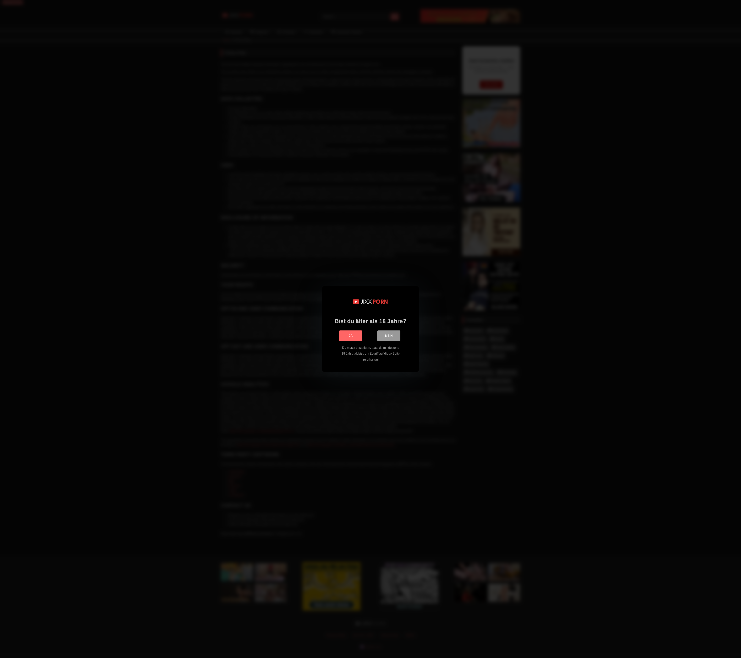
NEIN (389, 335)
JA (351, 335)
